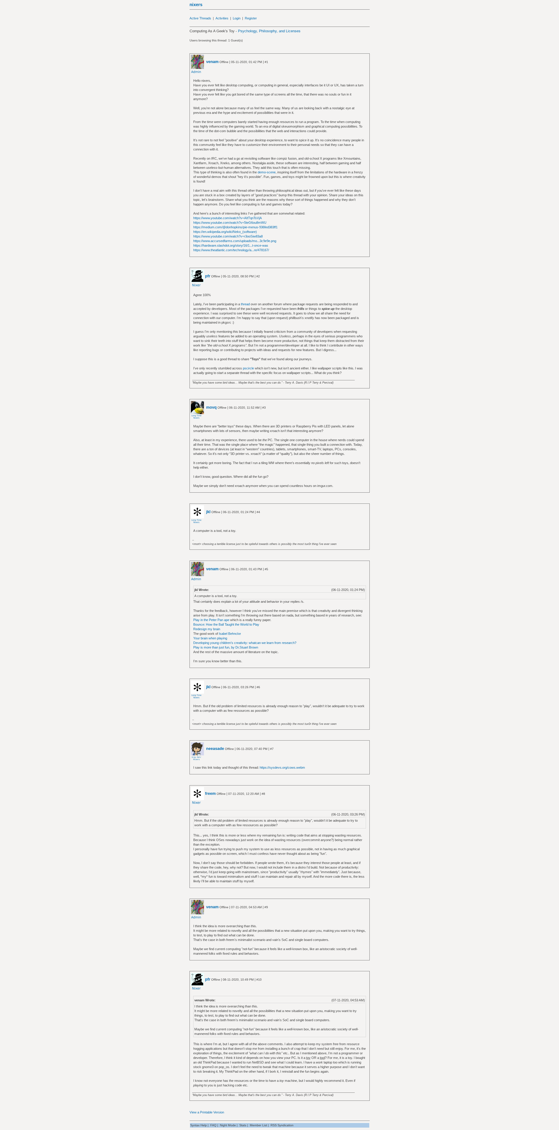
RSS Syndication (282, 1125)
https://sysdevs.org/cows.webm (282, 767)
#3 (264, 407)
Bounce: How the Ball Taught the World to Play (226, 624)
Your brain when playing (210, 638)
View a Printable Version (207, 1112)
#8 (263, 793)
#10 (259, 979)
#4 (258, 512)
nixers (196, 4)
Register (251, 18)
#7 (272, 749)
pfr (207, 276)
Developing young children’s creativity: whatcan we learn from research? (244, 643)
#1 (266, 62)
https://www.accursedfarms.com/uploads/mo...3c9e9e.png (234, 241)
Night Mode (228, 1125)
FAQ (213, 1125)
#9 (266, 907)
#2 (258, 276)
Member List (258, 1125)
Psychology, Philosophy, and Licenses (269, 31)
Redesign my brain (206, 629)
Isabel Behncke (230, 633)
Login (236, 18)
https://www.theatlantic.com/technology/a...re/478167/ (231, 250)
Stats (242, 1125)
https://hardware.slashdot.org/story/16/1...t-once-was (230, 245)
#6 (258, 687)
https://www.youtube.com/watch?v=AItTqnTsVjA (227, 218)
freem (210, 793)
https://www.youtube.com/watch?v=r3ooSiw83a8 (228, 236)
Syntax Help (198, 1125)
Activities (222, 18)
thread (245, 304)
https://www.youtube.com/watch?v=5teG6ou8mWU (229, 222)
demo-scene (267, 172)
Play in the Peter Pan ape (211, 620)
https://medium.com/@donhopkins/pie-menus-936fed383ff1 (235, 227)
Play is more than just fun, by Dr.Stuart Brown (225, 647)
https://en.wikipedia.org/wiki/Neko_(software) (225, 232)
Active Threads (200, 18)
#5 (266, 569)
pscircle (248, 368)
